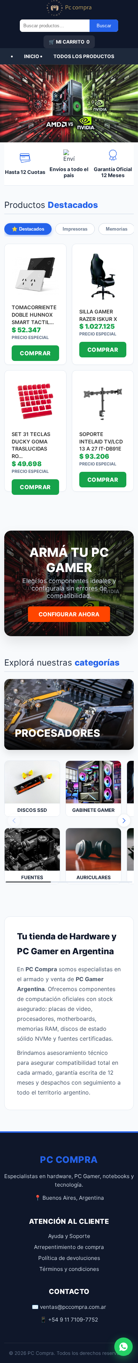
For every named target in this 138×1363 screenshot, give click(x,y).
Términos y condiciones (69, 1269)
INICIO (31, 56)
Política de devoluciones (69, 1258)
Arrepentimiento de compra (69, 1247)
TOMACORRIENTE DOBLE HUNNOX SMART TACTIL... (34, 314)
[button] (124, 820)
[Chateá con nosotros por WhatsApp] (123, 1346)
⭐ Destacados (28, 229)
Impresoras (75, 229)
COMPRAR (35, 353)
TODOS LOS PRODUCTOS (83, 56)
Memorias (116, 229)
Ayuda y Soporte (69, 1236)
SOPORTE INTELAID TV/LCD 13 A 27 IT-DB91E (101, 441)
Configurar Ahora (69, 614)
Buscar (104, 25)
